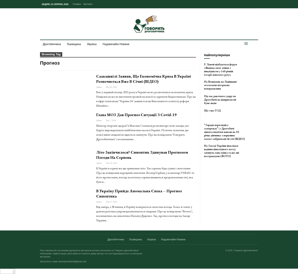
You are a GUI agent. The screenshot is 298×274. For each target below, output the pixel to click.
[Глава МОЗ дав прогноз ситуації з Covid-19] (66, 128)
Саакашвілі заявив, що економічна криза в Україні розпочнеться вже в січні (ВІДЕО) (143, 79)
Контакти (87, 4)
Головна (77, 4)
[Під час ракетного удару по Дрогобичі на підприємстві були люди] (250, 100)
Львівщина (74, 44)
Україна (92, 44)
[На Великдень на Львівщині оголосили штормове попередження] (250, 85)
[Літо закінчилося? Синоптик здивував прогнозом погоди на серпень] (66, 166)
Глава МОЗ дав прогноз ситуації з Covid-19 (136, 114)
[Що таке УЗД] (250, 114)
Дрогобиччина (52, 44)
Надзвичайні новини (116, 44)
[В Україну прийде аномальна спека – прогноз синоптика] (66, 204)
